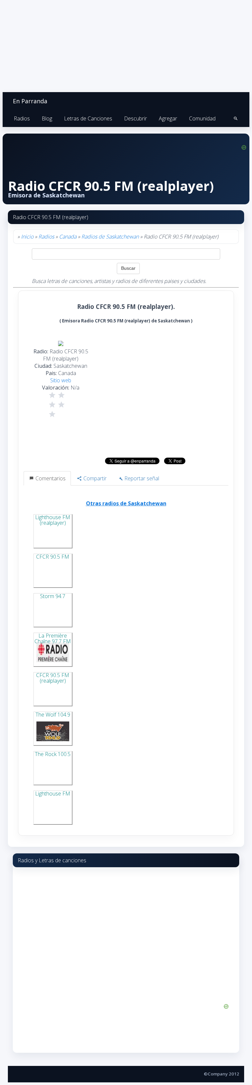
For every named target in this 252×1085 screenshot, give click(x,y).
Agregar (168, 118)
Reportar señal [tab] (141, 478)
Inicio (27, 236)
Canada (67, 236)
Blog (47, 118)
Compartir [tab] (94, 478)
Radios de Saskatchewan (110, 236)
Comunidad (202, 118)
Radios (22, 118)
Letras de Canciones (88, 118)
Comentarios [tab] (50, 478)
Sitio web (60, 380)
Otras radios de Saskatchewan (126, 503)
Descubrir (135, 118)
